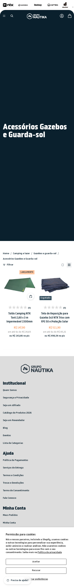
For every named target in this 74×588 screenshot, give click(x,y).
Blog (5, 428)
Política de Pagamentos (15, 460)
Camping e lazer (21, 253)
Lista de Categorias (13, 443)
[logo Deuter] (65, 5)
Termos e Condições (13, 475)
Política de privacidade (50, 552)
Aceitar (36, 561)
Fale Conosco (9, 498)
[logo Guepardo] (23, 5)
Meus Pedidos (10, 515)
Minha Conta (9, 523)
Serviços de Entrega (13, 467)
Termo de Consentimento (16, 490)
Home (6, 253)
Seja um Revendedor (14, 420)
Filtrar (10, 264)
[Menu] (4, 16)
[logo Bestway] (38, 5)
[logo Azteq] (52, 5)
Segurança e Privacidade (16, 397)
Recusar (36, 570)
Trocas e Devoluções (13, 483)
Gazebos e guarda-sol (45, 253)
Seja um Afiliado (11, 405)
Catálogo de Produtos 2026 (17, 413)
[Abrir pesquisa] (12, 16)
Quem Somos (10, 390)
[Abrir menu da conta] (62, 16)
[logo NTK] (8, 5)
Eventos (7, 435)
